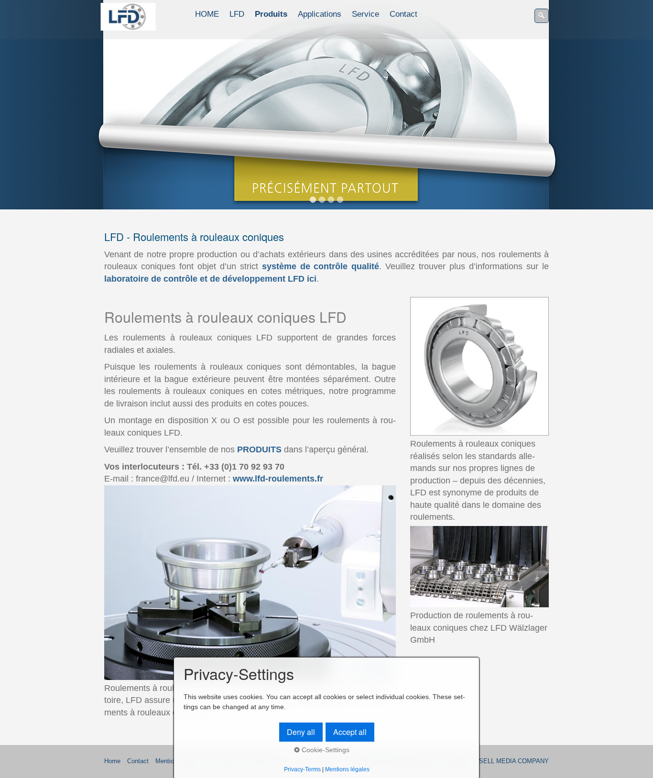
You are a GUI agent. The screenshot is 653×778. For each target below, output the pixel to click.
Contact (403, 14)
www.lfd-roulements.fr (278, 478)
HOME (207, 14)
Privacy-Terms (302, 769)
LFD (236, 14)
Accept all (350, 731)
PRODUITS (259, 449)
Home (112, 761)
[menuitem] (207, 14)
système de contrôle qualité (321, 266)
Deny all (301, 731)
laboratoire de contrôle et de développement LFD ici (210, 279)
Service (365, 14)
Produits (271, 14)
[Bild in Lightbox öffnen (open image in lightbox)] (250, 582)
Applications (319, 14)
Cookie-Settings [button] (324, 750)
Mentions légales (347, 769)
